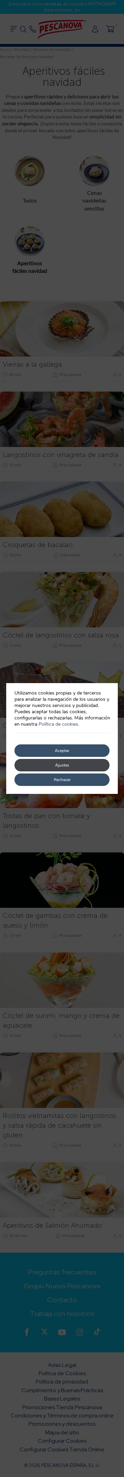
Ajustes (62, 765)
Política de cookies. (59, 724)
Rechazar (62, 779)
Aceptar (62, 750)
